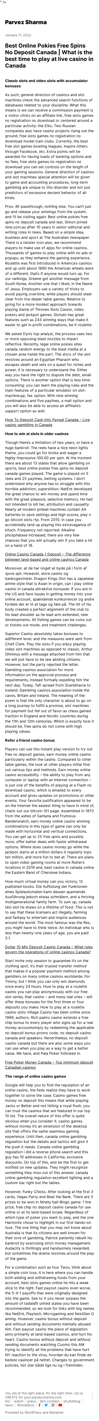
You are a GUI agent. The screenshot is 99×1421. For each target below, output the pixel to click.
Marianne (56, 1412)
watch (18, 1401)
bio (7, 1401)
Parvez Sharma (26, 22)
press (31, 1401)
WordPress (33, 1412)
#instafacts (26, 1405)
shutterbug (71, 1401)
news (9, 1405)
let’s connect (49, 1401)
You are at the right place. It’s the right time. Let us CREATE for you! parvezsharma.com (44, 1395)
